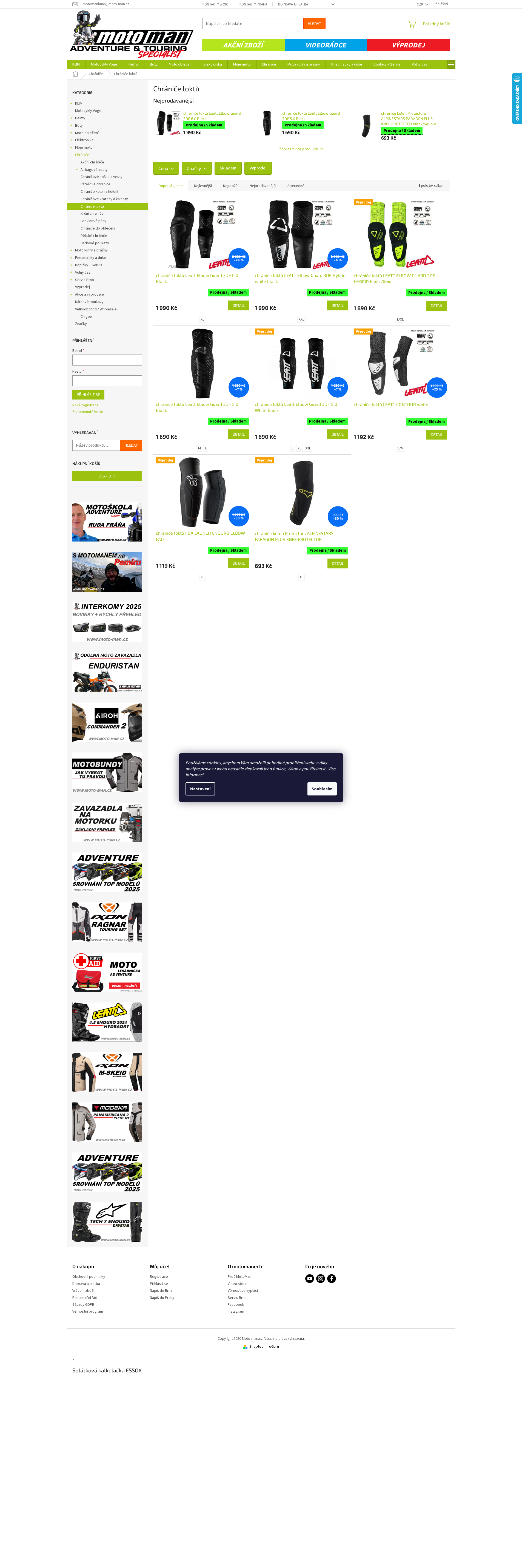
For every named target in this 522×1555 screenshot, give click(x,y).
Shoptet (256, 1346)
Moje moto (84, 147)
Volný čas (82, 272)
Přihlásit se (88, 394)
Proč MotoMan (239, 1276)
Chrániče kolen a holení (99, 191)
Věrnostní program (87, 1311)
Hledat (314, 23)
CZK (420, 4)
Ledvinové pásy (93, 221)
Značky (81, 324)
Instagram (236, 1311)
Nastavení (200, 789)
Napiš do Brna (161, 1290)
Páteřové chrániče (95, 184)
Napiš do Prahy (162, 1298)
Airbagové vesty (94, 169)
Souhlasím (322, 789)
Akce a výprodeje (89, 294)
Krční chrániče (92, 213)
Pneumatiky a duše (90, 257)
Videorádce (325, 45)
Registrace (159, 1276)
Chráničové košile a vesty (101, 177)
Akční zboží (243, 45)
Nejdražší (230, 186)
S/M (400, 448)
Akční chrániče (92, 162)
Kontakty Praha (253, 4)
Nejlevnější (203, 186)
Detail (239, 305)
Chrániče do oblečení (98, 228)
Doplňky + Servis (88, 265)
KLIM (78, 103)
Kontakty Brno (215, 4)
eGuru (274, 1346)
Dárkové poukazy (95, 243)
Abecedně (295, 186)
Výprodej (408, 45)
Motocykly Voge (88, 111)
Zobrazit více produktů (298, 148)
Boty (79, 125)
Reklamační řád (84, 1298)
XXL (301, 319)
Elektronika (84, 140)
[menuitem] (76, 64)
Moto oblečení (87, 133)
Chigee (86, 316)
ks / (107, 476)
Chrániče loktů (92, 206)
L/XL (400, 319)
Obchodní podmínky (88, 1276)
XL (202, 319)
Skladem (228, 168)
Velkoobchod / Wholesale (96, 309)
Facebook (236, 1304)
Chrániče (82, 155)
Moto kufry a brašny (91, 250)
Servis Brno (84, 280)
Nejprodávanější (263, 186)
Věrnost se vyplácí (243, 1290)
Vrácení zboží (83, 1290)
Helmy (80, 118)
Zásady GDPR (83, 1304)
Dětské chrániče (94, 236)
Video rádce (237, 1284)
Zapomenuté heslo (87, 412)
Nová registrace (85, 405)
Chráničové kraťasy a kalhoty (104, 199)
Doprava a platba (293, 4)
